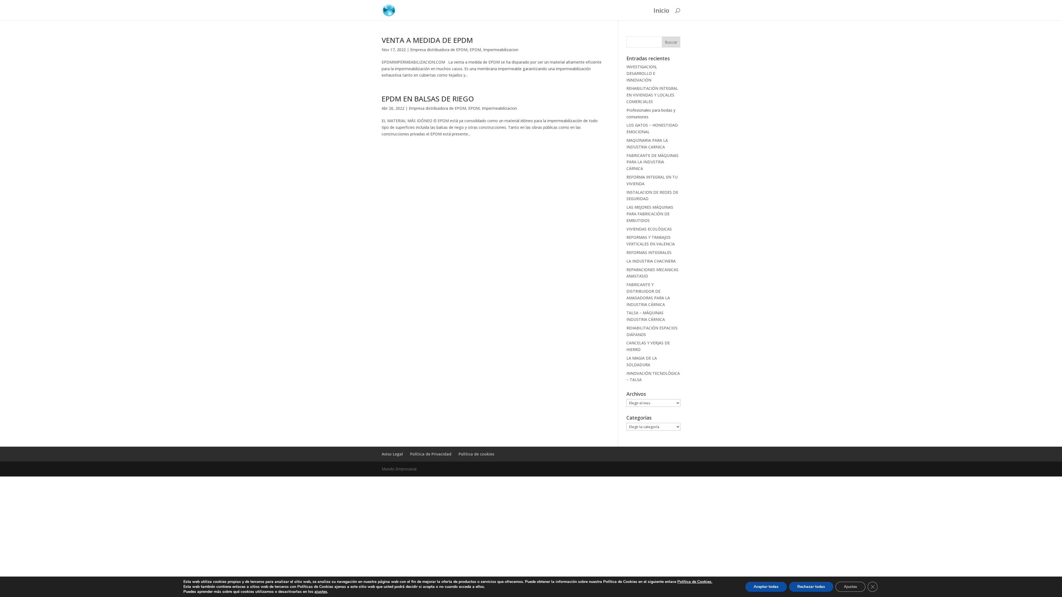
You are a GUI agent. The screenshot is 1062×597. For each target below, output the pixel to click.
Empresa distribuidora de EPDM (438, 49)
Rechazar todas (811, 586)
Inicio (661, 11)
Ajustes (850, 586)
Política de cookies (476, 454)
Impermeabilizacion (500, 49)
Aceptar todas (766, 586)
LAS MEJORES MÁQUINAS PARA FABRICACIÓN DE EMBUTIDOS (649, 214)
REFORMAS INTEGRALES (648, 252)
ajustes (320, 591)
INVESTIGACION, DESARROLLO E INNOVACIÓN (641, 73)
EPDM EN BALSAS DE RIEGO (428, 99)
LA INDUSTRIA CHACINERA (651, 261)
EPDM (475, 49)
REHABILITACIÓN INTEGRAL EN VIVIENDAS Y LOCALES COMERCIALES (652, 95)
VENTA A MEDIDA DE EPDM (427, 40)
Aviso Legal (392, 454)
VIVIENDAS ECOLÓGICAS (649, 229)
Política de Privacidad (430, 454)
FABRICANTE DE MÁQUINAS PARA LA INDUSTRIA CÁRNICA (652, 162)
